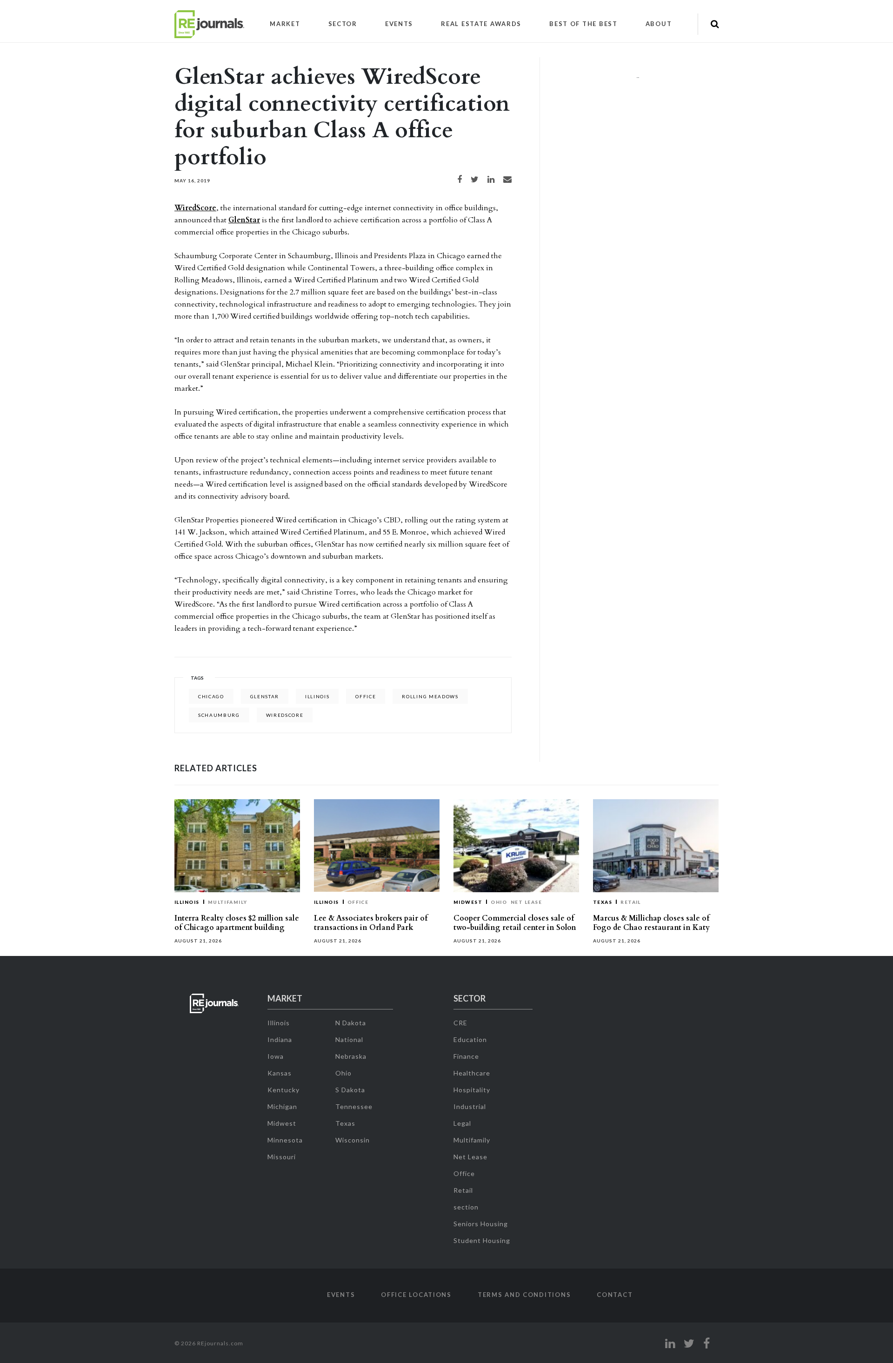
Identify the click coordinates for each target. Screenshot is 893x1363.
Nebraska (351, 1056)
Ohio (499, 902)
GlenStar (244, 220)
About (659, 23)
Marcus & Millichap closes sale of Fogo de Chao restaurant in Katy (651, 923)
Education (470, 1039)
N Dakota (350, 1023)
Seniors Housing (480, 1224)
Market (285, 23)
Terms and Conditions (524, 1294)
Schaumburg (219, 715)
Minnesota (285, 1140)
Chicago (211, 696)
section (466, 1207)
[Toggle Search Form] (715, 24)
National (349, 1039)
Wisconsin (352, 1140)
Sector (342, 23)
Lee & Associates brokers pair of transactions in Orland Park (370, 923)
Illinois (317, 696)
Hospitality (471, 1090)
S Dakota (350, 1090)
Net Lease (526, 902)
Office (358, 902)
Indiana (279, 1039)
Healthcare (471, 1073)
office (365, 696)
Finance (466, 1056)
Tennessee (354, 1106)
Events (399, 23)
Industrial (469, 1106)
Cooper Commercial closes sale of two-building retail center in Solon (514, 923)
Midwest (467, 902)
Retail (630, 902)
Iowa (275, 1056)
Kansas (279, 1073)
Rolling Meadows (430, 696)
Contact (615, 1294)
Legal (462, 1123)
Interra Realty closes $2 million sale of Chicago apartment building (236, 923)
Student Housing (481, 1240)
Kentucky (283, 1090)
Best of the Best (583, 23)
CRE (460, 1023)
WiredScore (195, 208)
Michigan (282, 1106)
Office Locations (416, 1294)
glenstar (264, 696)
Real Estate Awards (481, 23)
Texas (602, 902)
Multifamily (227, 902)
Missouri (281, 1157)
